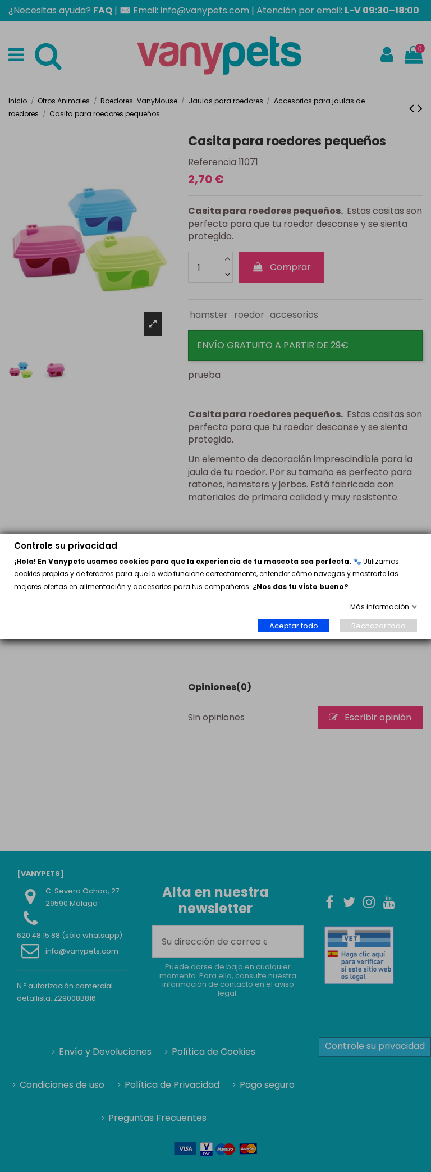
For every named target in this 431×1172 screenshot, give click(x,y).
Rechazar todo (378, 625)
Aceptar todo (293, 625)
